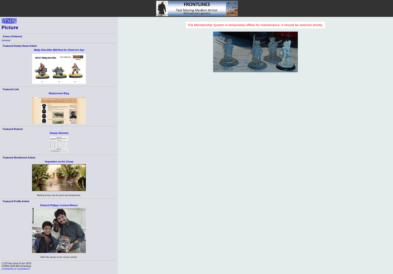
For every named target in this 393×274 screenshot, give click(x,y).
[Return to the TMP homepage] (9, 22)
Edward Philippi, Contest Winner (59, 205)
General (6, 40)
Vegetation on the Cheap (59, 161)
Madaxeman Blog (59, 93)
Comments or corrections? (16, 269)
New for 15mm (59, 50)
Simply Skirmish (59, 133)
